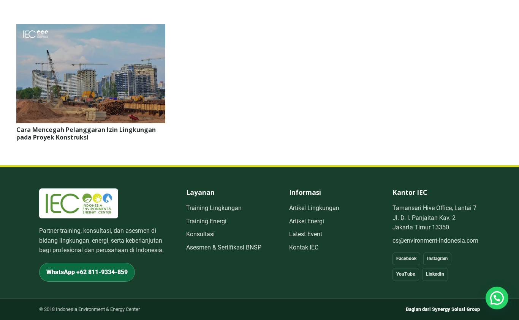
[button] (497, 298)
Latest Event (305, 234)
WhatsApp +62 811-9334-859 (87, 272)
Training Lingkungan (214, 208)
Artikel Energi (306, 221)
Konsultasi (200, 234)
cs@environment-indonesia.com (435, 240)
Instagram (437, 258)
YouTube (405, 274)
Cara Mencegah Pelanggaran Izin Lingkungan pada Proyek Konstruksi (86, 133)
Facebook (406, 258)
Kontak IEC (303, 247)
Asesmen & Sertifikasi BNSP (223, 247)
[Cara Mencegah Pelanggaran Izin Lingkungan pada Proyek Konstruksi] (90, 29)
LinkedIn (435, 274)
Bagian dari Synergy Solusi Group (443, 309)
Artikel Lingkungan (314, 208)
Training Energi (206, 221)
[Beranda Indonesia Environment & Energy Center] (78, 203)
